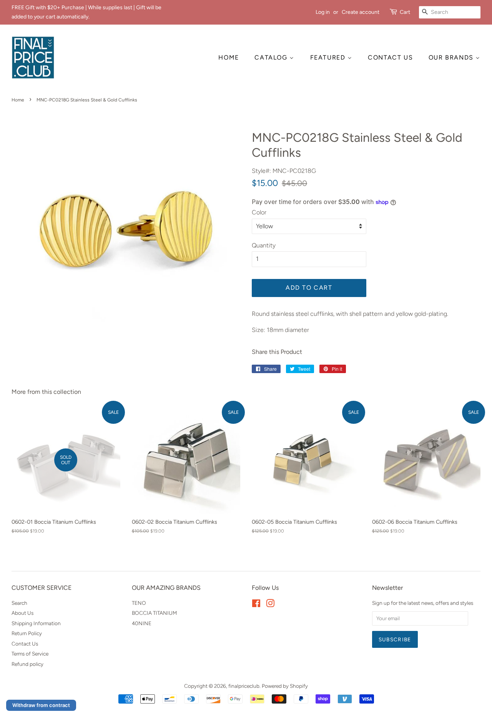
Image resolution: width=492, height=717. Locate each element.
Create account (360, 12)
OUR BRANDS (452, 57)
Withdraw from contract (41, 705)
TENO (139, 603)
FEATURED (328, 57)
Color (259, 212)
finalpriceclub (243, 686)
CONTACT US (390, 57)
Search (19, 603)
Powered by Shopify (285, 686)
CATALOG (271, 57)
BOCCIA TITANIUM (154, 613)
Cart (405, 12)
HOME (228, 57)
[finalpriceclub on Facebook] (256, 605)
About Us (22, 613)
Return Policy (27, 633)
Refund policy (27, 664)
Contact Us (25, 644)
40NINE (141, 623)
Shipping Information (36, 623)
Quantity (264, 245)
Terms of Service (30, 654)
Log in (323, 12)
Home (18, 100)
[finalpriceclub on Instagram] (270, 605)
